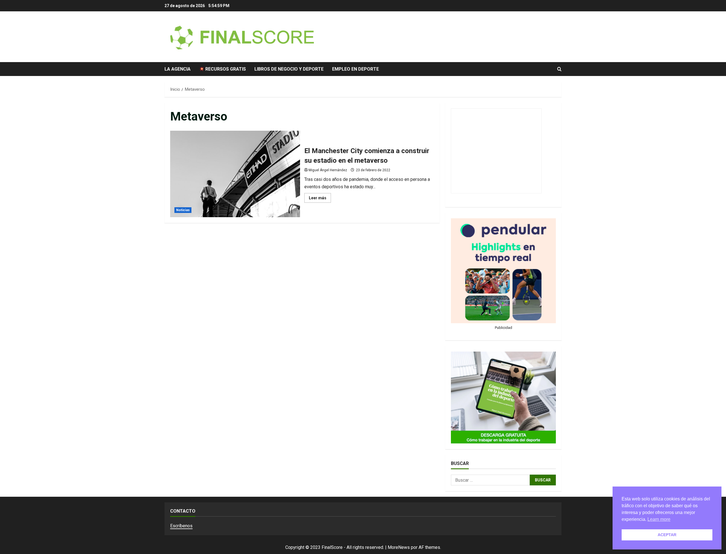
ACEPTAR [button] (667, 534)
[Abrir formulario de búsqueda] (559, 69)
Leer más (320, 199)
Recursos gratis (225, 69)
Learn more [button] (658, 519)
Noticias (183, 210)
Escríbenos (181, 525)
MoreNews (399, 547)
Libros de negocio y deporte (289, 69)
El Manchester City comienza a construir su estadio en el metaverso (235, 174)
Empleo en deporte (355, 69)
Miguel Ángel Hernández (328, 170)
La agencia (177, 69)
